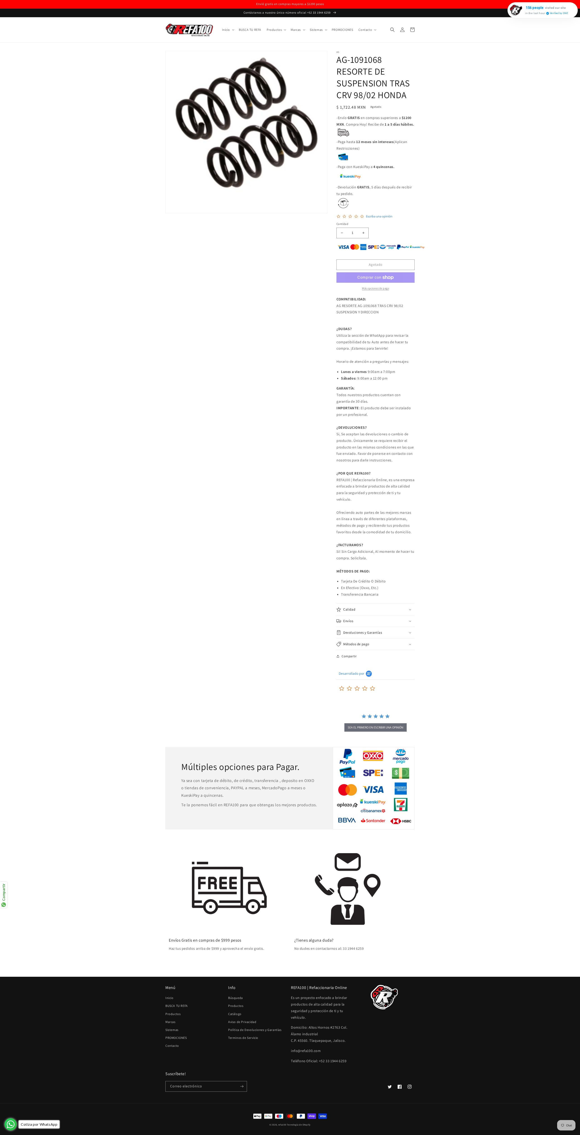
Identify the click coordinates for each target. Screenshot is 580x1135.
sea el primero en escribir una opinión (375, 727)
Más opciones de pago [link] (375, 288)
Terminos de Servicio (243, 1038)
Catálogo (235, 1014)
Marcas (170, 1022)
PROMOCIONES (176, 1038)
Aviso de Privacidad (242, 1022)
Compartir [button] (349, 656)
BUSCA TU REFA (176, 1006)
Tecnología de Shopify (299, 1124)
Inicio (169, 998)
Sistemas (172, 1030)
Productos (173, 1014)
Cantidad (342, 224)
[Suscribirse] (242, 1086)
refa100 (282, 1124)
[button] (227, 29)
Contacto (172, 1046)
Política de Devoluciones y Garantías (255, 1030)
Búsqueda (235, 998)
